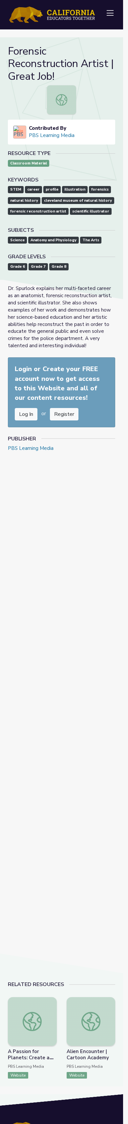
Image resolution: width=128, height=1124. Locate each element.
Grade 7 (38, 266)
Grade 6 (17, 266)
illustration (74, 189)
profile (52, 189)
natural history (24, 200)
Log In (26, 414)
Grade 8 (59, 266)
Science (17, 240)
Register (64, 414)
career (33, 189)
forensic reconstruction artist (38, 211)
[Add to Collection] (51, 1010)
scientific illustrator (90, 211)
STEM (15, 189)
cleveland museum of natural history (78, 200)
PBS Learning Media (52, 135)
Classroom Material (28, 163)
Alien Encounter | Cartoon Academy (88, 1054)
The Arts (90, 240)
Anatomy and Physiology (53, 240)
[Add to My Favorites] (51, 1001)
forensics (100, 189)
